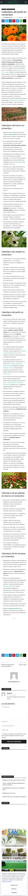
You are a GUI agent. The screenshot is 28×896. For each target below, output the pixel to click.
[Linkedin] (10, 20)
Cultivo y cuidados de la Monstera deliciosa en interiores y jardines (13, 784)
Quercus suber (22, 664)
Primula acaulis (13, 100)
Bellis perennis (11, 363)
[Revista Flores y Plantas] (14, 2)
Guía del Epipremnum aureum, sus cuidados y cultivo (13, 788)
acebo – (9, 382)
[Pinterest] (13, 20)
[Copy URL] (24, 20)
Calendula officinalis (8, 586)
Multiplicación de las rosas (8, 793)
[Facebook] (3, 20)
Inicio (3, 6)
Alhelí (18, 582)
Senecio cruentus (8, 367)
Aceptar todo (14, 885)
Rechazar (14, 888)
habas (10, 164)
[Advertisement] (14, 633)
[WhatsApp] (21, 20)
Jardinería (7, 6)
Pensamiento (21, 100)
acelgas (19, 162)
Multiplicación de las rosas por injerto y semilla (13, 780)
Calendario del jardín (15, 6)
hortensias (15, 353)
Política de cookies (6, 881)
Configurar (14, 892)
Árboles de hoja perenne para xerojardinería (8, 665)
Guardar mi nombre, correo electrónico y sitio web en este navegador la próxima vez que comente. (14, 735)
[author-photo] (14, 679)
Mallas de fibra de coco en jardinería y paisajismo (14, 796)
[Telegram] (17, 20)
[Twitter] (6, 20)
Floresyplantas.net (7, 17)
